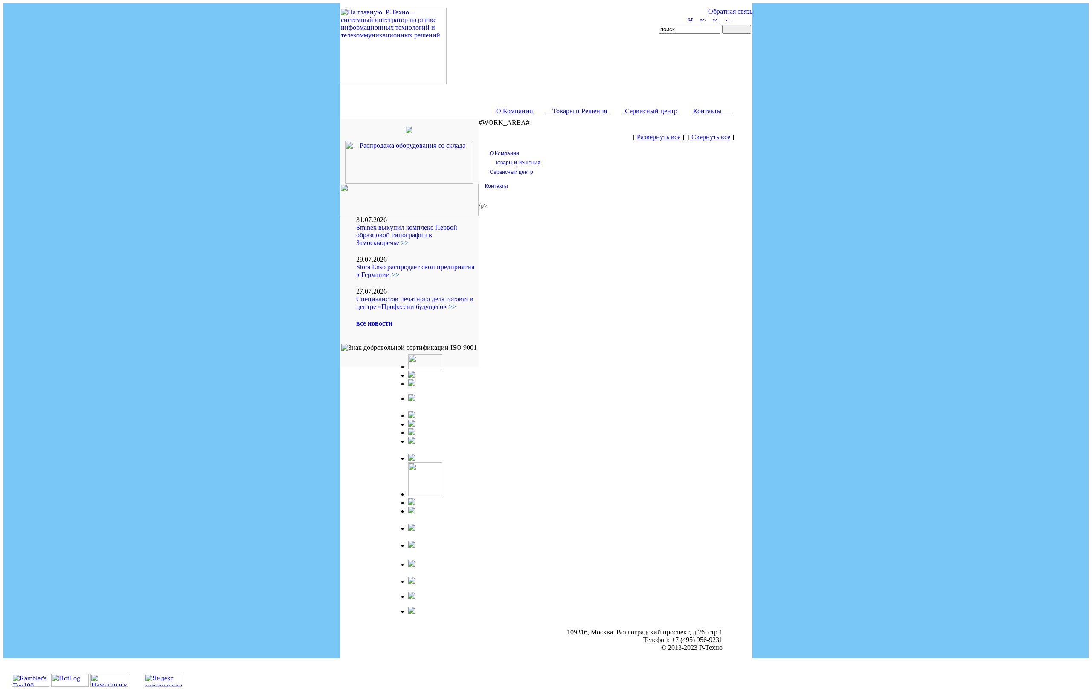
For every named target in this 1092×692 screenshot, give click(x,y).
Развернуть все (658, 137)
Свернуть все (710, 137)
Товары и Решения (576, 111)
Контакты (710, 111)
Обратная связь (730, 11)
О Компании (514, 111)
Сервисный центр (651, 111)
